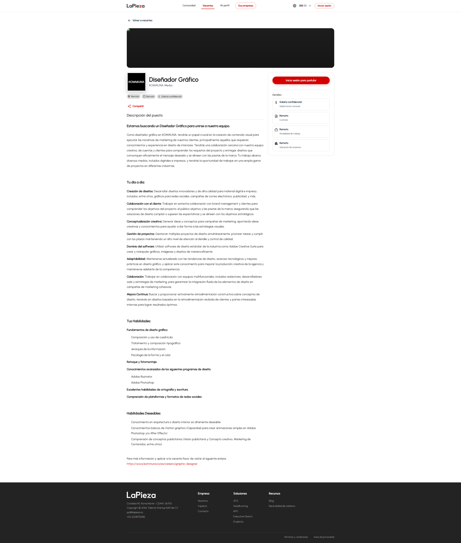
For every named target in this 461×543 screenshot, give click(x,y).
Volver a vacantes (142, 20)
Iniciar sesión (324, 5)
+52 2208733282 (136, 516)
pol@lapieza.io (135, 512)
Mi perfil (224, 5)
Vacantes (208, 5)
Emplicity (238, 521)
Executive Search (243, 516)
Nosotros (203, 500)
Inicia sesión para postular (301, 80)
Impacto (202, 506)
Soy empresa (245, 5)
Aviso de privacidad (324, 537)
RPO (235, 511)
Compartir (138, 106)
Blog (271, 500)
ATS (235, 500)
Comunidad (189, 5)
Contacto (203, 511)
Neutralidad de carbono (282, 506)
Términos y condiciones (296, 537)
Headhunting (240, 506)
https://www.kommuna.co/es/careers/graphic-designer (162, 464)
